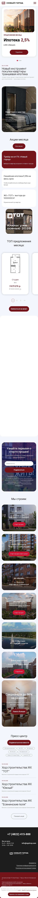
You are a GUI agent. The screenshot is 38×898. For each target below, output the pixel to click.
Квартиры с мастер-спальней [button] (16, 113)
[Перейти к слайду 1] (17, 60)
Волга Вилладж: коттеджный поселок (19, 642)
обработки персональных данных (29, 890)
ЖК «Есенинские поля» (19, 540)
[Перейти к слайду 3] (20, 60)
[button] (19, 309)
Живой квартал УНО (19, 660)
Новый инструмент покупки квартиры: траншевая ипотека (15, 71)
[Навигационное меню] (35, 3)
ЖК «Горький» (19, 601)
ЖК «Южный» (19, 578)
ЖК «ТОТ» (19, 511)
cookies (19, 890)
